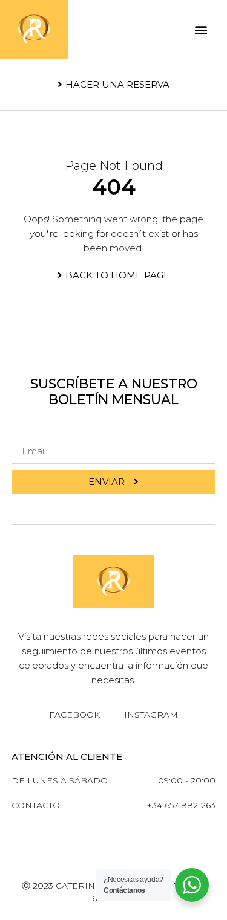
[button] (201, 29)
